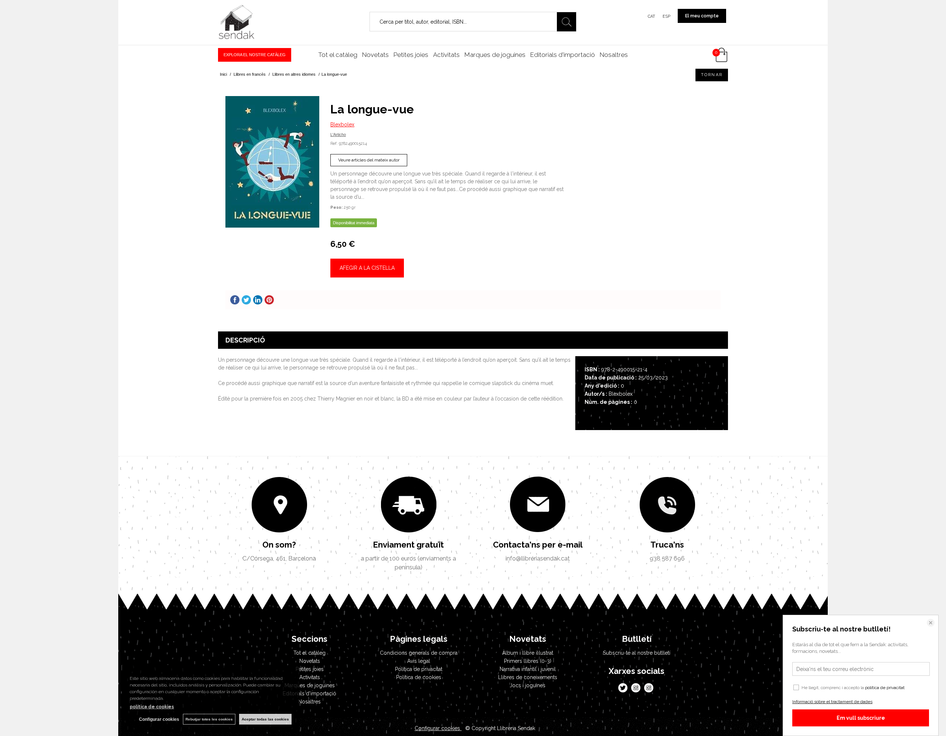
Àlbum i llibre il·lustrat (527, 653)
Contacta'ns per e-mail (538, 544)
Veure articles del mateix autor (368, 160)
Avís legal (418, 661)
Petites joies (411, 54)
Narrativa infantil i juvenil (528, 669)
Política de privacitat (418, 669)
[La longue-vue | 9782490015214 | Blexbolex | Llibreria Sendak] (272, 162)
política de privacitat (885, 687)
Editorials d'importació (562, 54)
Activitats (446, 54)
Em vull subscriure (861, 718)
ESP (666, 16)
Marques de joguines (495, 54)
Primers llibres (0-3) (527, 661)
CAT (651, 16)
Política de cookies (418, 677)
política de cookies (152, 706)
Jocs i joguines (527, 685)
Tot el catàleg (337, 54)
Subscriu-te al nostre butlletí (636, 653)
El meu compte (702, 15)
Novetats (375, 54)
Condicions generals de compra (418, 653)
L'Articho (338, 134)
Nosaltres (614, 54)
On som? (279, 544)
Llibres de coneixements (527, 677)
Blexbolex (342, 124)
